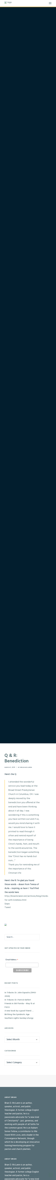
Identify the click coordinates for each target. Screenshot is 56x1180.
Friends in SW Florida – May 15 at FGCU (20, 1005)
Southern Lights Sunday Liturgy (19, 1018)
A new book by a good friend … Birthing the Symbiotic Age (19, 1012)
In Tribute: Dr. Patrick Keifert (18, 1000)
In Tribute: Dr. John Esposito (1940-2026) (20, 994)
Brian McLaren (26, 767)
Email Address (12, 960)
